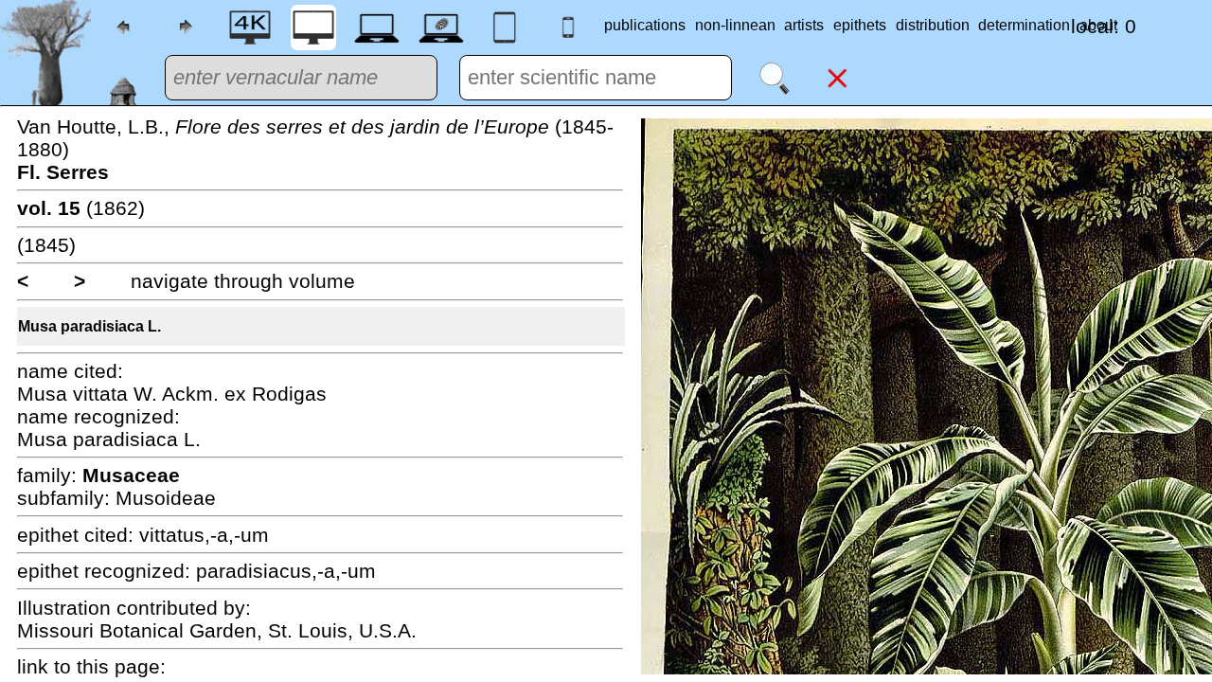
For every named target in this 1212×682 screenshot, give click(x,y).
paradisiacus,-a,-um (286, 571)
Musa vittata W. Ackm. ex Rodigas (172, 393)
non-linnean (735, 25)
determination (1024, 25)
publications (645, 25)
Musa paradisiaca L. (89, 326)
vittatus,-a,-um (204, 535)
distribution (933, 25)
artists (804, 25)
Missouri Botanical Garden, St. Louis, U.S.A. (217, 630)
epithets (859, 25)
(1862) (81, 208)
